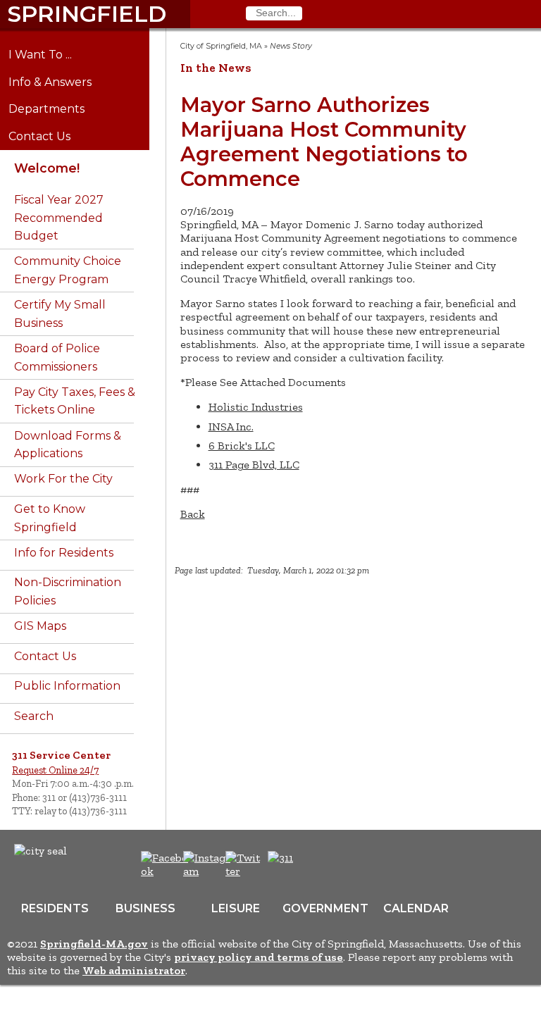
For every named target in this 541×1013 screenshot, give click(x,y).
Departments (56, 109)
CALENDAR (416, 908)
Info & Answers (60, 82)
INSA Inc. (231, 426)
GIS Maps (40, 626)
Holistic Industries (256, 407)
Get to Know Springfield (49, 518)
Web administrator (133, 970)
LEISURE (235, 908)
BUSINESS (145, 908)
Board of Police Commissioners (57, 357)
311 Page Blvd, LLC (254, 464)
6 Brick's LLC (242, 445)
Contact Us (49, 136)
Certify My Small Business (60, 314)
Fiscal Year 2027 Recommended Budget (59, 217)
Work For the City (63, 478)
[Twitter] (244, 871)
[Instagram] (209, 871)
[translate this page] (324, 865)
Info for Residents (63, 552)
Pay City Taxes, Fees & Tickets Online (74, 401)
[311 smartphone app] (280, 857)
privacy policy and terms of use (258, 957)
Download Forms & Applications (67, 445)
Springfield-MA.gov (94, 943)
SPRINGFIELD (86, 13)
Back (192, 514)
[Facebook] (165, 871)
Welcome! (47, 168)
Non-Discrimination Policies (67, 591)
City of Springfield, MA (221, 46)
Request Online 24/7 (55, 770)
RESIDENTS (55, 908)
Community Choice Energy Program (67, 270)
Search (34, 716)
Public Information (67, 685)
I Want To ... (50, 55)
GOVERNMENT (325, 908)
